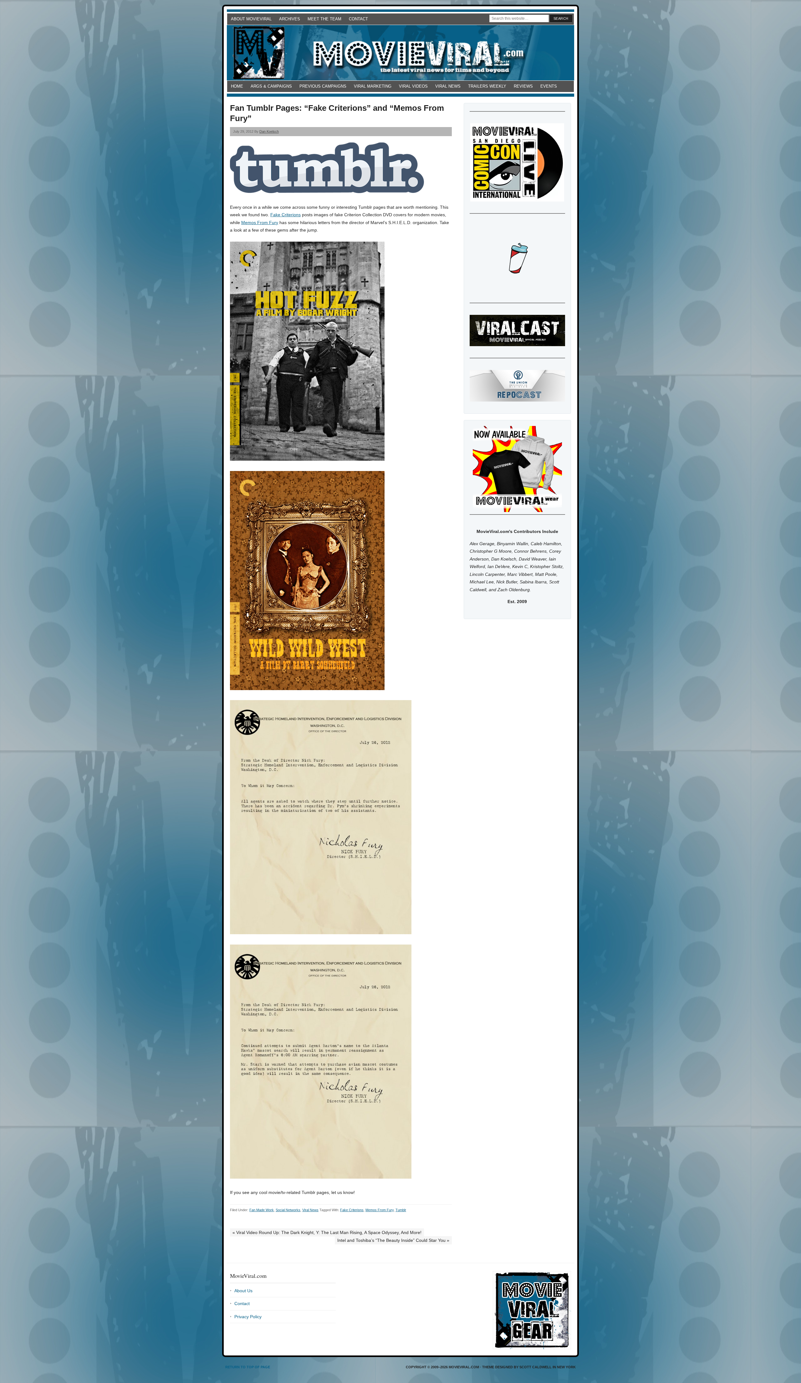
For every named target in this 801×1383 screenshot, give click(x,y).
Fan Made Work (261, 1210)
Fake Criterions (285, 214)
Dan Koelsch (269, 131)
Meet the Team (324, 19)
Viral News (448, 86)
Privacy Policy (248, 1316)
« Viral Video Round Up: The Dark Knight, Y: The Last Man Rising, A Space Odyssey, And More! (326, 1232)
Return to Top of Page (247, 1367)
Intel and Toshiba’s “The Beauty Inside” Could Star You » (393, 1240)
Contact (358, 19)
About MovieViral (251, 19)
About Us (243, 1290)
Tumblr (400, 1210)
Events (548, 86)
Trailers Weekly (487, 86)
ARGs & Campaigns (271, 86)
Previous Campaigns (322, 86)
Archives (289, 19)
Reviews (523, 86)
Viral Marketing (372, 86)
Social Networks (288, 1210)
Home (237, 86)
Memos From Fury (259, 222)
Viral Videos (413, 86)
